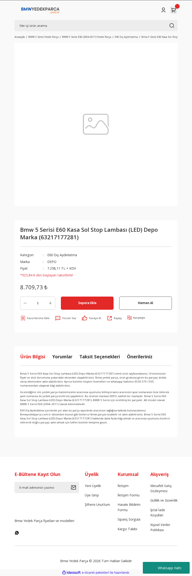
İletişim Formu (129, 495)
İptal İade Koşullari (157, 512)
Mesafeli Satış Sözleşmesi (161, 488)
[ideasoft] (71, 573)
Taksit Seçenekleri (99, 356)
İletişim (123, 485)
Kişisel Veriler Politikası (160, 527)
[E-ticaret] (95, 573)
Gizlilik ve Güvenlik (163, 500)
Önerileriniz (139, 356)
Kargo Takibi (127, 529)
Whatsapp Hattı (169, 568)
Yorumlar (62, 356)
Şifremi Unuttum (97, 504)
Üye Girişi (92, 495)
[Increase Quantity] (50, 303)
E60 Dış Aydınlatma (62, 255)
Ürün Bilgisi (32, 356)
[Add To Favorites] (34, 318)
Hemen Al (145, 303)
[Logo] (40, 10)
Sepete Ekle (87, 303)
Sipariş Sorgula (129, 519)
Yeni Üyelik (93, 485)
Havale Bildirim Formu (129, 507)
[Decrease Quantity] (25, 303)
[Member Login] (163, 10)
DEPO (51, 261)
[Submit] (75, 487)
